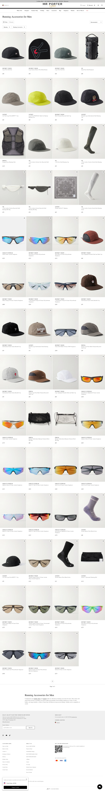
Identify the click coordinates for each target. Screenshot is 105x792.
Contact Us (4, 751)
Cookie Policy (5, 767)
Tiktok (9, 735)
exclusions (11, 719)
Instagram (3, 735)
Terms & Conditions (6, 761)
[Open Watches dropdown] (75, 9)
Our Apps (28, 764)
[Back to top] (52, 681)
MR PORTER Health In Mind (31, 754)
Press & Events (29, 772)
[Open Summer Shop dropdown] (38, 9)
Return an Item (5, 748)
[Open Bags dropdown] (61, 9)
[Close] (26, 779)
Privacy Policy (5, 764)
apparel (45, 698)
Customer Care (74, 717)
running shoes (37, 698)
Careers (27, 761)
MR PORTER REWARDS (31, 756)
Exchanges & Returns (6, 754)
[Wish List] (98, 5)
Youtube (6, 735)
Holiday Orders (5, 759)
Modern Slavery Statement (31, 767)
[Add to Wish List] (24, 33)
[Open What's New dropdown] (22, 9)
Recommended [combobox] (94, 22)
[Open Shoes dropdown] (49, 9)
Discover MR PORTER (30, 746)
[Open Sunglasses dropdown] (69, 9)
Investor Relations (29, 769)
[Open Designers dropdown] (29, 9)
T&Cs (7, 719)
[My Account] (94, 5)
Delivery (4, 756)
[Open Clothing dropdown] (44, 9)
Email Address (5, 725)
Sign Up (30, 727)
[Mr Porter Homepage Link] (52, 5)
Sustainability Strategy (30, 751)
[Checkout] (101, 5)
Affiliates (28, 759)
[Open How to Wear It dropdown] (84, 9)
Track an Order (5, 746)
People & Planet (29, 748)
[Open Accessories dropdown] (57, 9)
